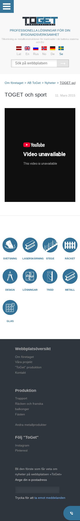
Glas (10, 321)
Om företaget (24, 357)
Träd (50, 289)
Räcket (70, 258)
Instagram (22, 445)
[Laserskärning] (30, 245)
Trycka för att (40, 497)
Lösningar (30, 289)
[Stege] (50, 245)
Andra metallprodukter (30, 424)
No (44, 54)
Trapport (21, 398)
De (53, 54)
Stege (50, 258)
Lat (19, 54)
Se (61, 54)
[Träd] (50, 276)
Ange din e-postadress (31, 480)
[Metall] (70, 276)
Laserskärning (33, 258)
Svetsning (10, 258)
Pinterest (21, 450)
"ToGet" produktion (28, 367)
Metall (70, 289)
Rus (36, 54)
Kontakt (20, 372)
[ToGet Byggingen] (40, 21)
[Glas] (10, 307)
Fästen (20, 414)
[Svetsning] (10, 245)
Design (10, 289)
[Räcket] (70, 245)
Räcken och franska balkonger (29, 406)
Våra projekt (23, 362)
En (27, 54)
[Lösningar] (30, 276)
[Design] (10, 276)
